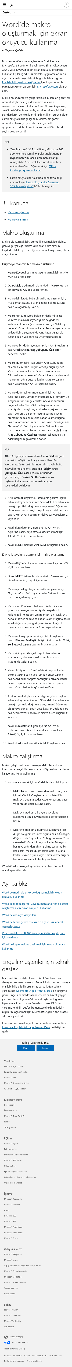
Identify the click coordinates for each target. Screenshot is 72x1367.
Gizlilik (27, 1355)
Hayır (45, 1048)
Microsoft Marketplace (13, 1276)
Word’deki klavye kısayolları (19, 915)
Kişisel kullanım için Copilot (15, 1072)
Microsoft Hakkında (12, 1315)
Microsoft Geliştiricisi (13, 1254)
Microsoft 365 (10, 1077)
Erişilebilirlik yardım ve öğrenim (21, 82)
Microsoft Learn (10, 1260)
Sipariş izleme (10, 1127)
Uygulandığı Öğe (14, 50)
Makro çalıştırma (18, 219)
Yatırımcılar (9, 1326)
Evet (25, 1048)
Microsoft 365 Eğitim (13, 1160)
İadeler (7, 1121)
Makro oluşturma (18, 212)
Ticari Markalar (55, 1355)
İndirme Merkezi (11, 1110)
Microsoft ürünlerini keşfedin (16, 1083)
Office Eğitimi (10, 1166)
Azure (6, 1210)
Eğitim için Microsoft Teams (16, 1154)
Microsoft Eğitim (11, 1143)
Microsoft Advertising (13, 1227)
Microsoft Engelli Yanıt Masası (34, 990)
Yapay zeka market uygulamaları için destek (22, 1265)
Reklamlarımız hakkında (14, 1361)
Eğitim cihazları (10, 1149)
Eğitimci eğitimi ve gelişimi (15, 1171)
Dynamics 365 (10, 1215)
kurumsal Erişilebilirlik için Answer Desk (26, 1027)
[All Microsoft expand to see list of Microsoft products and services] (4, 5)
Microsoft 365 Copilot (13, 1232)
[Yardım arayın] (12, 4)
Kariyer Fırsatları (11, 1309)
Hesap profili (9, 1104)
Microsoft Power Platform (15, 1282)
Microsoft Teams (11, 1238)
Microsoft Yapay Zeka (13, 1199)
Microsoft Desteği (47, 86)
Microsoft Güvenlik (12, 1204)
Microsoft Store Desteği (14, 1116)
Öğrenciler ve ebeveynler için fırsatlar (20, 1177)
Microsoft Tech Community (15, 1271)
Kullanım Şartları (39, 1355)
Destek (7, 12)
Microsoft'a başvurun (13, 1355)
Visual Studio (9, 1293)
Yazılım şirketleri (11, 1288)
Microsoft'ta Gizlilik (12, 1321)
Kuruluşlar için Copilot (13, 1066)
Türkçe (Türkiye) (16, 1336)
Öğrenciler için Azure (13, 1182)
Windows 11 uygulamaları (15, 1088)
